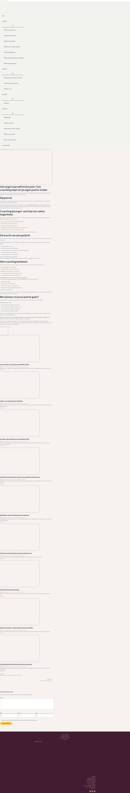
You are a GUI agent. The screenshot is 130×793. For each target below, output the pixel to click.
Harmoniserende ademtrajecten (12, 83)
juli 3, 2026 (11, 592)
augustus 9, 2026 (13, 403)
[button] (6, 21)
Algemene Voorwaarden (65, 737)
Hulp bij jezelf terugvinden (10, 63)
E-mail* (19, 712)
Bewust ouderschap (9, 123)
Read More (2, 369)
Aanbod (3, 69)
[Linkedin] (94, 791)
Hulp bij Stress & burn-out (10, 30)
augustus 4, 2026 (13, 441)
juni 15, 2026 (12, 666)
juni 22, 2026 (12, 630)
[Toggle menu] (12, 25)
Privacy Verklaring (65, 734)
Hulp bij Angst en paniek (10, 35)
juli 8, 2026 (11, 555)
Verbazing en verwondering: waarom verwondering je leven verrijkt (20, 477)
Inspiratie (4, 108)
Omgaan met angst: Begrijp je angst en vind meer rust (16, 553)
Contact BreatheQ (6, 145)
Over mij (3, 94)
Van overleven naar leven (10, 139)
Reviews (7, 103)
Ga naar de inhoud (4, 0)
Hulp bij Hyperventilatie (10, 41)
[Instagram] (92, 791)
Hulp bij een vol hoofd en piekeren (12, 46)
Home (3, 15)
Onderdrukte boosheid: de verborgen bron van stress (16, 664)
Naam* (1, 712)
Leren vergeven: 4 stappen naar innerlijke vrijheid (14, 364)
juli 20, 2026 (12, 479)
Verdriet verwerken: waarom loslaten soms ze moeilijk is (16, 627)
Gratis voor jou (8, 88)
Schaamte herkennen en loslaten (9, 589)
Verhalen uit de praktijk (10, 134)
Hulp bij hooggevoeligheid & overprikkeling (14, 57)
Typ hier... (1, 697)
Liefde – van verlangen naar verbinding (11, 401)
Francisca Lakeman (5, 366)
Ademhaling (7, 117)
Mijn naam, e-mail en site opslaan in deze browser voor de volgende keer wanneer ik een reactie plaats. (19, 720)
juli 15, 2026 (12, 517)
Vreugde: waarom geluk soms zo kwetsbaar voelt (14, 439)
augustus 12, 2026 (13, 366)
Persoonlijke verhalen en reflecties (12, 128)
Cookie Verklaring (65, 736)
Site (36, 712)
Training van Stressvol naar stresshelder (13, 77)
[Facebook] (90, 791)
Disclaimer (65, 739)
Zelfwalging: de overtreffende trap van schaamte (14, 515)
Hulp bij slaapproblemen (10, 52)
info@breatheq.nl (91, 787)
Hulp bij (3, 21)
